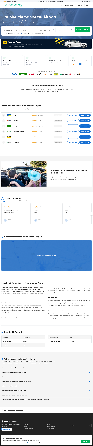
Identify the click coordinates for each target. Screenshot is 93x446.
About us (26, 424)
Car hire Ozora (19, 410)
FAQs (25, 426)
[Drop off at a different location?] (4, 33)
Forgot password (51, 426)
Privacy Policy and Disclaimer (30, 430)
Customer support (69, 5)
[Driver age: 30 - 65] (21, 33)
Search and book (85, 115)
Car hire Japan (11, 410)
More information (73, 115)
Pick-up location (7, 29)
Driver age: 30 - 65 (27, 33)
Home (5, 410)
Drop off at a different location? (12, 33)
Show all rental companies (46, 149)
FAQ (61, 5)
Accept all (85, 441)
